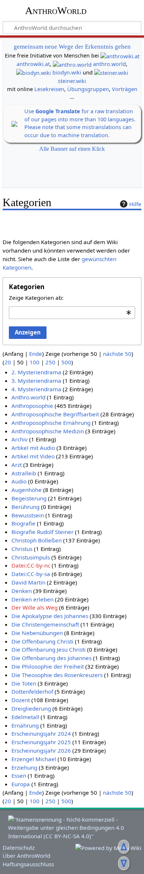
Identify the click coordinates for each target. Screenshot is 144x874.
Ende (35, 353)
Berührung (25, 506)
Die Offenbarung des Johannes (51, 658)
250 (50, 362)
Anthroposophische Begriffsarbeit (55, 414)
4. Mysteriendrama (36, 389)
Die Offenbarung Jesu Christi (48, 649)
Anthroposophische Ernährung (50, 422)
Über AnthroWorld (26, 855)
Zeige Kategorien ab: (36, 297)
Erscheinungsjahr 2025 (41, 742)
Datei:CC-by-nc (30, 565)
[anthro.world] (72, 63)
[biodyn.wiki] (33, 72)
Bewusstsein (27, 515)
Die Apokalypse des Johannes (49, 616)
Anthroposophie (32, 405)
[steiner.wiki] (111, 72)
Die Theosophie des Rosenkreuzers (57, 675)
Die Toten (23, 683)
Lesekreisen (49, 89)
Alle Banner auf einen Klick (72, 149)
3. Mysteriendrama (36, 380)
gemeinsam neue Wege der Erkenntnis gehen (72, 46)
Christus (21, 548)
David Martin (28, 582)
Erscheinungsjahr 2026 (41, 750)
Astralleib (23, 473)
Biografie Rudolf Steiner (42, 531)
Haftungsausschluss (28, 864)
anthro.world (109, 63)
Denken (21, 590)
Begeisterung (29, 498)
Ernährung (25, 725)
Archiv (19, 439)
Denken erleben (32, 599)
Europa (20, 784)
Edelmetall (25, 717)
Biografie (23, 523)
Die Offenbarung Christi (42, 641)
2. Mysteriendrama (36, 372)
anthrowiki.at (33, 63)
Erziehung (24, 767)
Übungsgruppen (88, 89)
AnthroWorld (55, 11)
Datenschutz (19, 847)
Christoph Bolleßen (36, 540)
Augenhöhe (26, 489)
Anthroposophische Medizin (47, 431)
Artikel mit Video (33, 456)
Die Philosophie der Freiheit (47, 666)
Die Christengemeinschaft (45, 624)
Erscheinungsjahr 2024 (41, 733)
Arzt (16, 464)
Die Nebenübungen (37, 633)
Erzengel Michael (33, 759)
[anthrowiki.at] (120, 55)
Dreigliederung (31, 708)
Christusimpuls (30, 557)
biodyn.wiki (66, 72)
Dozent (20, 700)
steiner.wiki (72, 80)
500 (66, 362)
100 (35, 362)
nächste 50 (117, 353)
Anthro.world (28, 397)
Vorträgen (124, 89)
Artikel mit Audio (33, 447)
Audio (19, 481)
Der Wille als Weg (34, 607)
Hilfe (135, 204)
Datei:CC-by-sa (30, 574)
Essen (18, 775)
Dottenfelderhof (32, 691)
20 (7, 362)
